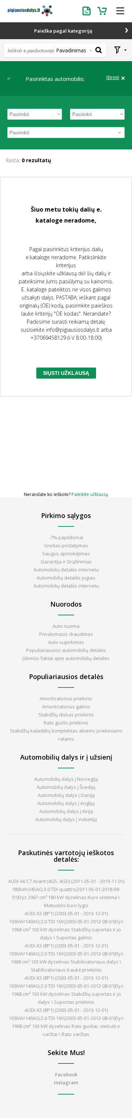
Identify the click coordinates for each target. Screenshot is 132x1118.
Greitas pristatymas (66, 545)
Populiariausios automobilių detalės (66, 650)
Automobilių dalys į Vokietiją (66, 819)
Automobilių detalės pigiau (66, 577)
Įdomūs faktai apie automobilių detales (66, 658)
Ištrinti (112, 78)
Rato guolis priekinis (66, 722)
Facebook (66, 1074)
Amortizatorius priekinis (66, 698)
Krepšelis (102, 11)
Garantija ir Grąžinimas (66, 561)
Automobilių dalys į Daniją (66, 795)
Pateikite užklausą (90, 494)
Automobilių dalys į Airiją (66, 811)
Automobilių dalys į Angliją (66, 803)
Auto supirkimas (66, 642)
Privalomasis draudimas (66, 634)
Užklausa (88, 11)
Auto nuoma (66, 626)
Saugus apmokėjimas (66, 553)
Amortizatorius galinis (66, 706)
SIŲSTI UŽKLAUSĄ (66, 373)
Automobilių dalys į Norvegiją (66, 779)
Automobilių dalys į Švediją (66, 787)
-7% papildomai (66, 537)
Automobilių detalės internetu (66, 569)
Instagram (66, 1082)
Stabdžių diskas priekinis (66, 714)
